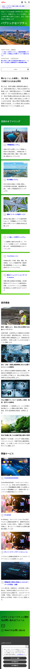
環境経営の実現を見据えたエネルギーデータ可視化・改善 (16, 583)
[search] (25, 2)
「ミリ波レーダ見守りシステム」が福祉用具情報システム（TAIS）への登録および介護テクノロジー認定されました (15, 53)
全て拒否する (15, 661)
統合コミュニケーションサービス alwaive (17, 276)
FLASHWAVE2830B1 (11, 478)
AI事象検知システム (13, 145)
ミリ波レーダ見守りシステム (16, 237)
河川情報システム (12, 179)
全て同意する (15, 665)
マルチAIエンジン (12, 256)
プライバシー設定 (14, 658)
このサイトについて (6, 643)
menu (21, 69)
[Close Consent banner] (27, 646)
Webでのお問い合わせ (14, 630)
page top (27, 642)
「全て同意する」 (20, 654)
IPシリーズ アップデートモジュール (16, 552)
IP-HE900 (7, 515)
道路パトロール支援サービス (16, 214)
